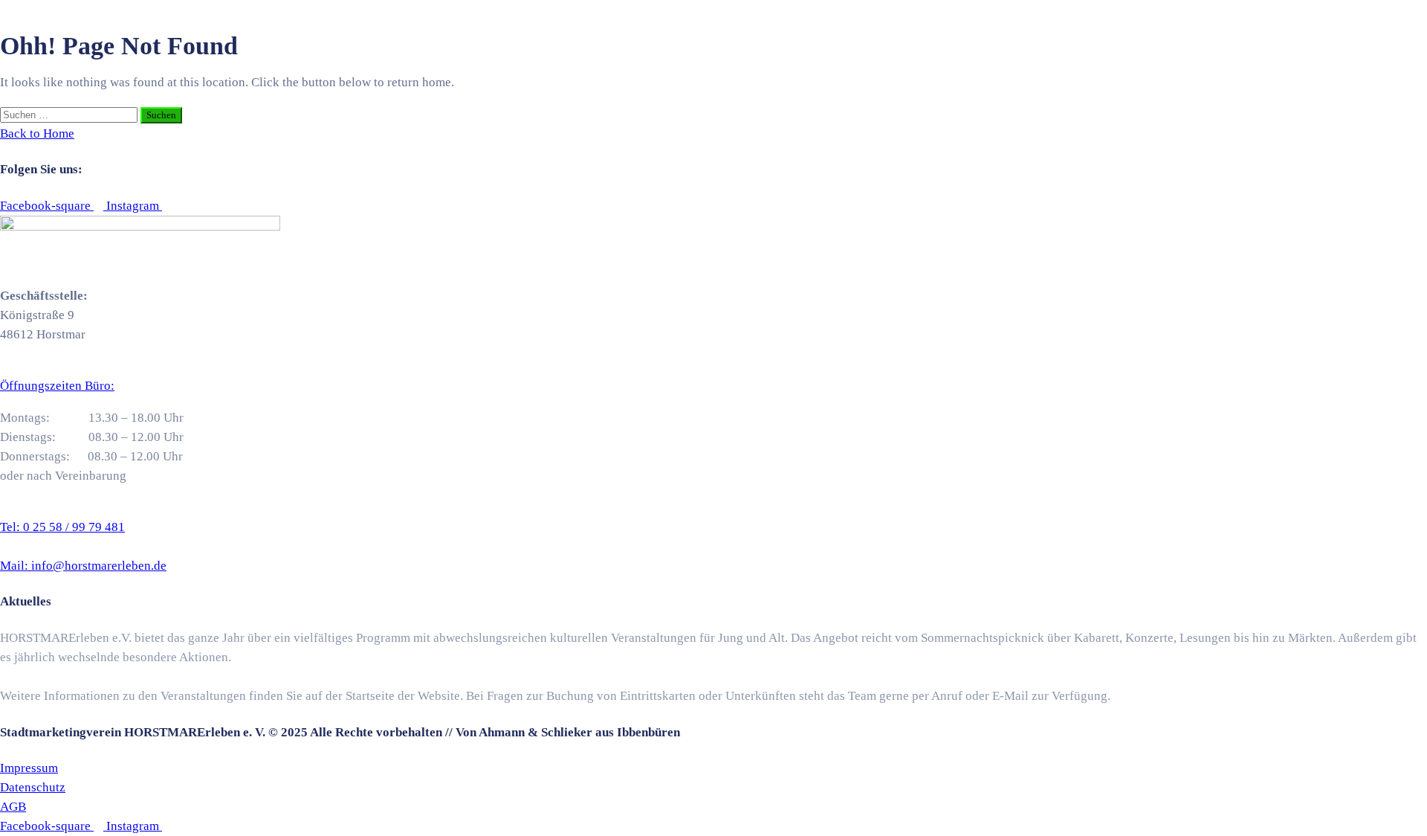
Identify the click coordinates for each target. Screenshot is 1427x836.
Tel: (62, 527)
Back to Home (37, 133)
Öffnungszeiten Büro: (57, 386)
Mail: (83, 566)
